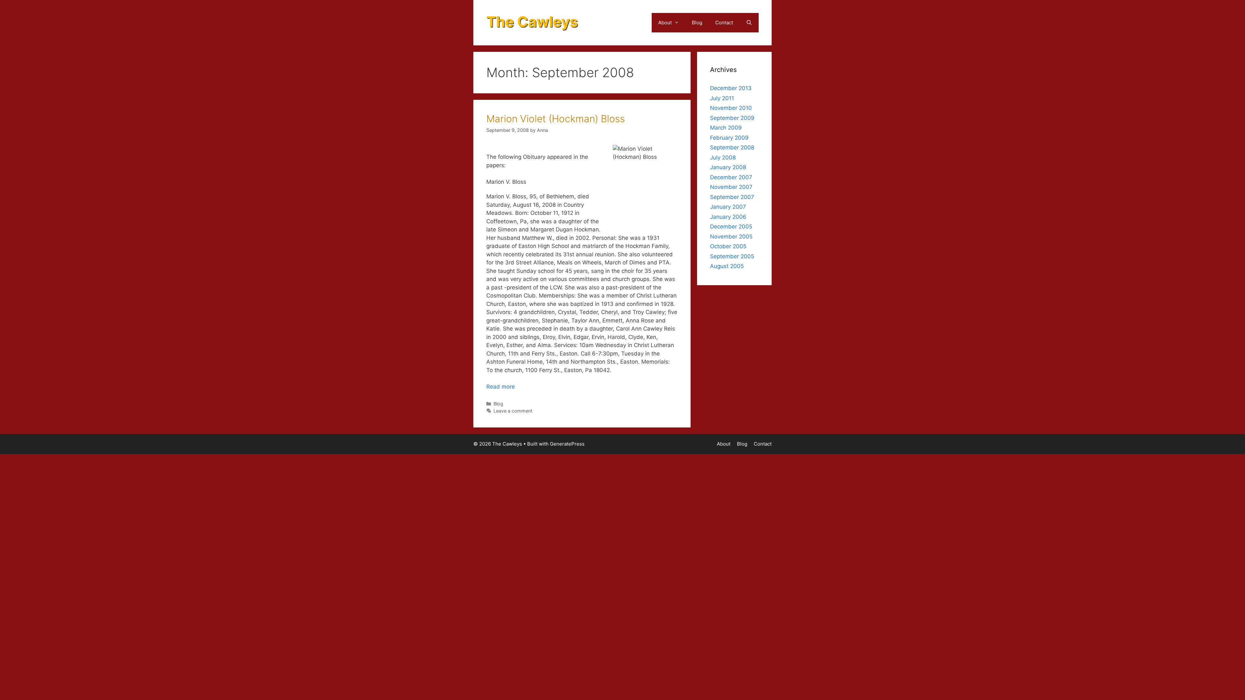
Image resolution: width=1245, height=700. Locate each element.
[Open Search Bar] (749, 22)
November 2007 (731, 187)
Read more (500, 386)
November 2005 (731, 236)
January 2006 (728, 217)
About (665, 22)
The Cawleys (532, 21)
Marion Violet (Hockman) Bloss (555, 118)
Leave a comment (512, 411)
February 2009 (729, 137)
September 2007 (732, 197)
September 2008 (732, 147)
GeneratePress (567, 444)
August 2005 (727, 266)
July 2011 (722, 98)
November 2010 (731, 108)
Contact (724, 22)
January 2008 (728, 167)
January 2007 (728, 207)
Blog (697, 22)
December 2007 (731, 177)
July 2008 (723, 157)
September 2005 (732, 256)
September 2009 (732, 118)
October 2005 (728, 246)
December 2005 (731, 226)
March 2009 (726, 127)
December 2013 (731, 88)
